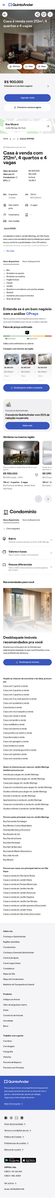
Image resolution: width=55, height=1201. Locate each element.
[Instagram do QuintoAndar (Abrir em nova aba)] (11, 1117)
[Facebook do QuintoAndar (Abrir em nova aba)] (5, 1117)
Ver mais (10, 251)
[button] (27, 540)
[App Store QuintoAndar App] (29, 1160)
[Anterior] (38, 499)
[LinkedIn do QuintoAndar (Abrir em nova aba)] (21, 1117)
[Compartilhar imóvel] (37, 14)
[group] (21, 466)
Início (5, 139)
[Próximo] (48, 499)
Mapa (43, 66)
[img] (21, 453)
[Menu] (3, 4)
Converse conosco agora (29, 107)
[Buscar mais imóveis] (4, 14)
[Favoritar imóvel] (43, 14)
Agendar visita (27, 98)
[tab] (11, 261)
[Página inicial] (21, 4)
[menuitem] (7, 139)
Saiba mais (27, 426)
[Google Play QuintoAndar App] (12, 1160)
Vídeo (31, 66)
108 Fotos (16, 66)
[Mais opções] (50, 14)
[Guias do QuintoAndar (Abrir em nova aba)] (16, 1117)
